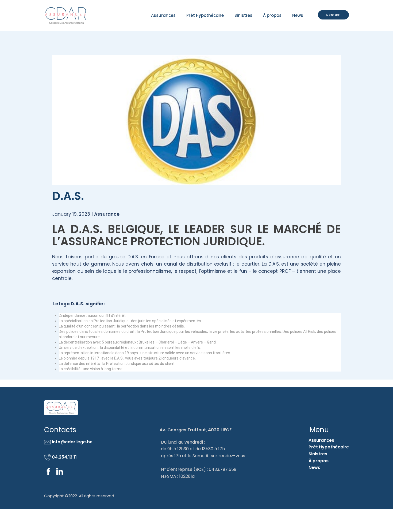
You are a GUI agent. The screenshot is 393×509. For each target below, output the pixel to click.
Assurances (321, 440)
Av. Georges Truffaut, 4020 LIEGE (196, 430)
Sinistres (243, 15)
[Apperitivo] (65, 15)
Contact (333, 15)
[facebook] (48, 471)
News (297, 15)
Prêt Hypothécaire (205, 15)
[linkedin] (59, 471)
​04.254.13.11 (64, 457)
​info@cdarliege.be (72, 442)
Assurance (107, 214)
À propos (272, 15)
